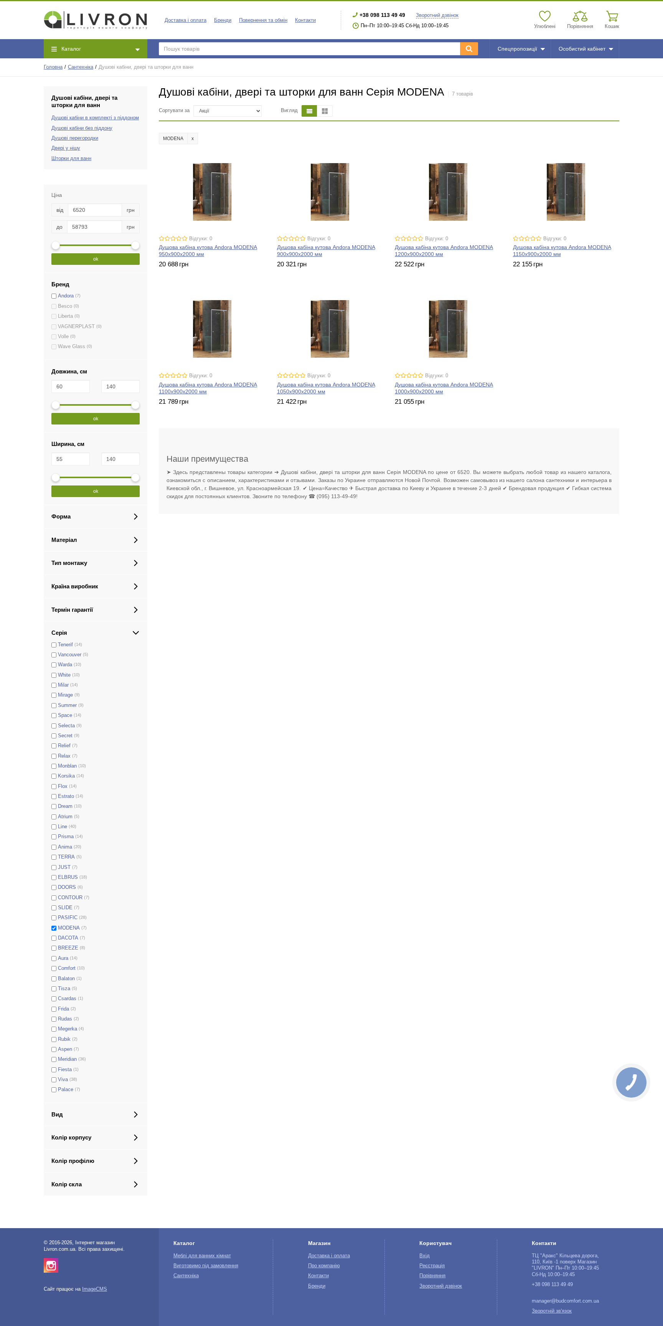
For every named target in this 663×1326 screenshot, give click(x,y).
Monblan (67, 766)
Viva (63, 1079)
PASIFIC (68, 917)
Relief (64, 745)
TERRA (66, 857)
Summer (67, 705)
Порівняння (432, 1275)
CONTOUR (70, 897)
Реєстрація (432, 1265)
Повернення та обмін (263, 20)
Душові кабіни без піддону (81, 128)
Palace (65, 1089)
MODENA (69, 928)
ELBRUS (68, 877)
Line (62, 826)
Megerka (67, 1029)
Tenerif (65, 644)
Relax (64, 756)
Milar (63, 685)
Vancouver (69, 654)
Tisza (64, 988)
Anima (65, 847)
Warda (65, 664)
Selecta (66, 725)
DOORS (67, 887)
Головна (53, 67)
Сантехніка (80, 67)
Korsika (66, 776)
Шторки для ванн (71, 158)
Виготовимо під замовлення (205, 1265)
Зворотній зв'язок (552, 1311)
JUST (64, 867)
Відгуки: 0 (200, 238)
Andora (66, 296)
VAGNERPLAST (76, 326)
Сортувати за (174, 110)
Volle (63, 336)
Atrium (65, 816)
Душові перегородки (74, 138)
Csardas (67, 998)
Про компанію (324, 1265)
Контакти (305, 20)
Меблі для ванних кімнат (202, 1255)
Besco (65, 306)
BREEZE (68, 948)
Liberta (65, 316)
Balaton (66, 978)
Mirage (65, 695)
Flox (63, 786)
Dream (65, 806)
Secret (65, 735)
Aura (63, 958)
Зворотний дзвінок (437, 15)
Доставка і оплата (185, 20)
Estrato (66, 796)
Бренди (222, 20)
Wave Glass (71, 346)
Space (65, 715)
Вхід (424, 1255)
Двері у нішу (65, 148)
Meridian (67, 1059)
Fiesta (65, 1069)
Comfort (67, 968)
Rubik (64, 1039)
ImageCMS (94, 1289)
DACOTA (68, 938)
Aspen (65, 1049)
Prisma (66, 836)
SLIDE (65, 907)
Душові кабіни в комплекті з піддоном (95, 118)
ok (95, 259)
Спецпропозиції (517, 49)
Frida (63, 1009)
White (64, 675)
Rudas (65, 1019)
